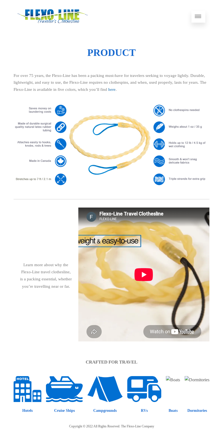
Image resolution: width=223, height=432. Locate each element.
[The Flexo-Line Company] (53, 28)
